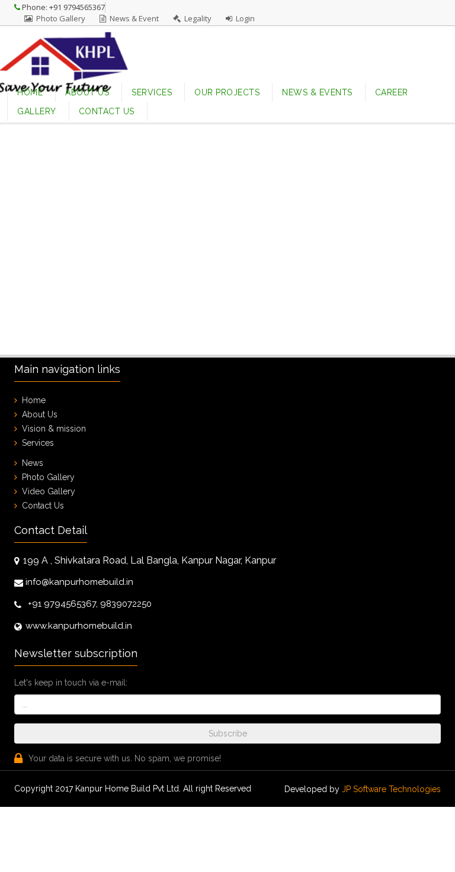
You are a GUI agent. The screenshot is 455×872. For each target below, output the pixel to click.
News (32, 463)
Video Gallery (48, 491)
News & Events (317, 92)
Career (391, 92)
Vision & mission (54, 428)
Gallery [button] (36, 111)
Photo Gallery (59, 18)
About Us (87, 92)
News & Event (132, 18)
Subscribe (228, 733)
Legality (196, 18)
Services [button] (152, 92)
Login (243, 18)
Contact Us (106, 111)
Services (38, 443)
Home (36, 92)
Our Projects (226, 92)
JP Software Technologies (391, 789)
